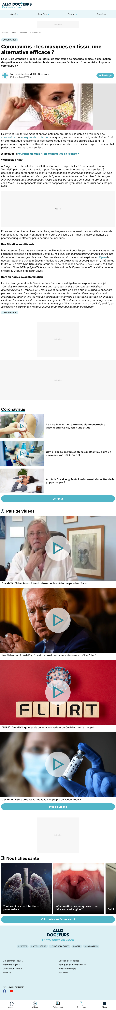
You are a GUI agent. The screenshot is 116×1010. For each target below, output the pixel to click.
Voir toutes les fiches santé (58, 919)
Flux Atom (63, 972)
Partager (107, 75)
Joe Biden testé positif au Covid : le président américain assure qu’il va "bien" (49, 655)
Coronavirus (35, 32)
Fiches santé (58, 1007)
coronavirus (8, 137)
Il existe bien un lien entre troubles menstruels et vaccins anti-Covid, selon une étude (76, 426)
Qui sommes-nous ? (13, 960)
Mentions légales (11, 964)
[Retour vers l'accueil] (58, 5)
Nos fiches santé (22, 858)
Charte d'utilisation (12, 968)
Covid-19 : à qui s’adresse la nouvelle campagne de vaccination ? (41, 799)
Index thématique (67, 968)
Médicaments (91, 946)
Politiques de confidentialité (73, 964)
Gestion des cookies (69, 960)
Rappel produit (38, 946)
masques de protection (35, 137)
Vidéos (35, 1007)
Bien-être (42, 14)
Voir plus (58, 498)
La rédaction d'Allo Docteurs (31, 74)
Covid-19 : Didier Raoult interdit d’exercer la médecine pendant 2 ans (44, 583)
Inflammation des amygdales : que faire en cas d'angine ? (77, 908)
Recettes (22, 946)
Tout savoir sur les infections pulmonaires (20, 908)
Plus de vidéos (20, 511)
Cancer (76, 946)
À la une (11, 1007)
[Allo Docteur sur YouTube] (11, 991)
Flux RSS (7, 972)
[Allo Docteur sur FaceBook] (4, 991)
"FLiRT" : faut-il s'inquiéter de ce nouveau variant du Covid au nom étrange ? (48, 727)
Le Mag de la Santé (60, 946)
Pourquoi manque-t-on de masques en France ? (48, 153)
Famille (71, 14)
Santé (13, 14)
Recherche (81, 1007)
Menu (104, 1007)
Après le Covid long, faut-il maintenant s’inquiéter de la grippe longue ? (80, 481)
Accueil (5, 32)
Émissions (101, 14)
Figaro (103, 257)
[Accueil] (58, 935)
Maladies (23, 32)
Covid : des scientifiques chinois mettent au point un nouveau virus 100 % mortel (78, 453)
